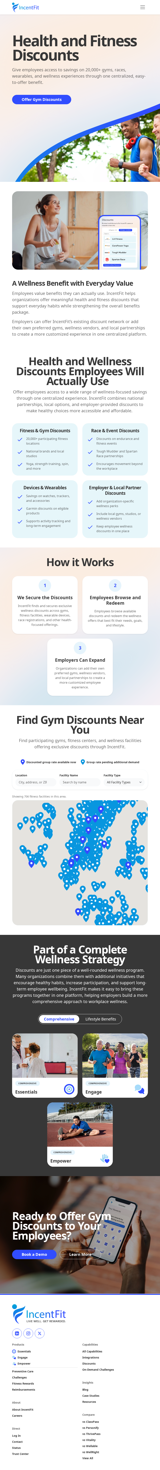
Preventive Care (22, 1371)
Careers (17, 1415)
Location (21, 775)
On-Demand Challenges (98, 1369)
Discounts (89, 1363)
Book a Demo (34, 1254)
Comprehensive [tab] (59, 1019)
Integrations (90, 1357)
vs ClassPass (90, 1422)
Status (16, 1448)
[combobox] (35, 782)
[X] (39, 1333)
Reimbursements (23, 1389)
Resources (89, 1402)
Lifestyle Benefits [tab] (100, 1019)
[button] (77, 858)
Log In (16, 1435)
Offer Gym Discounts (42, 99)
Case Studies (90, 1395)
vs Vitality (89, 1440)
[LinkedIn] (17, 1333)
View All (87, 1458)
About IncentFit (22, 1409)
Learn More (80, 1254)
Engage (23, 1357)
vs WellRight (90, 1452)
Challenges (19, 1377)
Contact (17, 1442)
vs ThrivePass (91, 1434)
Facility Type (112, 775)
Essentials (24, 1351)
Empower (24, 1363)
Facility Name (69, 775)
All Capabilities (92, 1351)
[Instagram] (28, 1333)
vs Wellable (90, 1446)
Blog (85, 1389)
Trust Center (20, 1454)
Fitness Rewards (23, 1383)
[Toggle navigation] (142, 7)
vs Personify (90, 1428)
